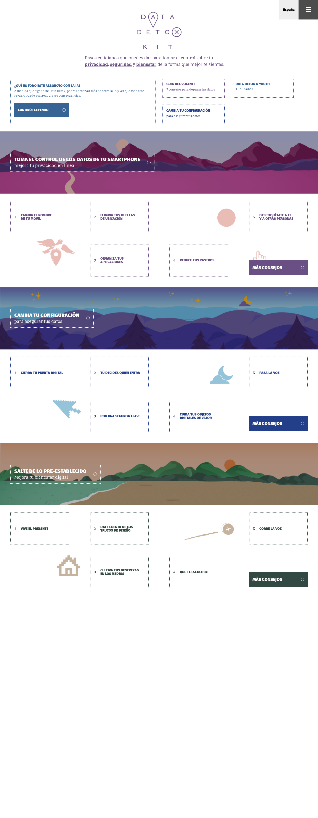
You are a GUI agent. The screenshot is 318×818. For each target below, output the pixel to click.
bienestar (146, 64)
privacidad (96, 64)
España (289, 10)
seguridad (121, 64)
